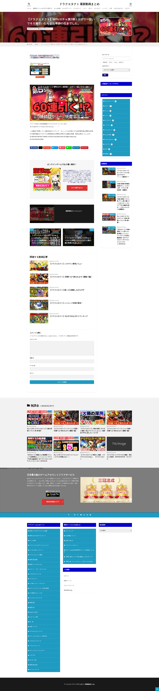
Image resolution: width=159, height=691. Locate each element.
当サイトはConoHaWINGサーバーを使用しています (79, 551)
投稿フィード (68, 580)
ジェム (115, 62)
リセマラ (127, 8)
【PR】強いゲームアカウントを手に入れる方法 (79, 561)
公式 (110, 8)
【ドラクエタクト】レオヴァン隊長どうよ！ (66, 264)
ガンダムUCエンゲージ (36, 550)
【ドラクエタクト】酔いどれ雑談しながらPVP (67, 290)
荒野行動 (32, 602)
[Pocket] (62, 147)
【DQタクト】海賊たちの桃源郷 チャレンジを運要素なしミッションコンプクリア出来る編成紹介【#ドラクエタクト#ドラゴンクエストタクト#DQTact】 (39, 458)
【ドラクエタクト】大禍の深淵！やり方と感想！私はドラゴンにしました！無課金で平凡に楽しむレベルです (92, 431)
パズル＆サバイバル (35, 574)
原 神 (31, 621)
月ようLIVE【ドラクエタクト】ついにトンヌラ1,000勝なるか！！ (66, 456)
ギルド (110, 62)
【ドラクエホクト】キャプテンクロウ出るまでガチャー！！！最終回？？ (123, 174)
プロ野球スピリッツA (35, 593)
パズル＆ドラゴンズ (35, 641)
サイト (32, 373)
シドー (85, 8)
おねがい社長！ (33, 612)
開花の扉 (105, 62)
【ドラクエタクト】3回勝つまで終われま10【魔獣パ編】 (71, 277)
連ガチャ (121, 62)
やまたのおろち (118, 8)
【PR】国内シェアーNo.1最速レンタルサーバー (79, 556)
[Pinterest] (84, 147)
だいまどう (97, 8)
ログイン (66, 576)
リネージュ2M (33, 617)
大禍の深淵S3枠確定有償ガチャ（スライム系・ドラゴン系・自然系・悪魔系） (123, 187)
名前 (32, 358)
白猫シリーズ (33, 626)
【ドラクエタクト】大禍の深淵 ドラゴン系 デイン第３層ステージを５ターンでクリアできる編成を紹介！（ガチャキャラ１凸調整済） (123, 203)
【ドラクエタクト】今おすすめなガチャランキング (69, 316)
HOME (30, 44)
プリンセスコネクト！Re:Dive (38, 636)
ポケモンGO (33, 660)
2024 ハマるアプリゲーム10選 (38, 531)
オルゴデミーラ (66, 8)
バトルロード (77, 8)
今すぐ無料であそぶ (77, 187)
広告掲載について (70, 535)
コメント (33, 339)
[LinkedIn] (76, 147)
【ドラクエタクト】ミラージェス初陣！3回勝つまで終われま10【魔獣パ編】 (66, 429)
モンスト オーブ (34, 669)
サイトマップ (69, 531)
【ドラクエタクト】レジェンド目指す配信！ (66, 303)
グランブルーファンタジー (37, 650)
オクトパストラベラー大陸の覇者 (39, 588)
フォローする (74, 213)
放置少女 (32, 607)
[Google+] (47, 147)
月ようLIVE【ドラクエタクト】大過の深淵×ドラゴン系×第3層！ (123, 219)
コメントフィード (69, 585)
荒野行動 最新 (33, 559)
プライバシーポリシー (71, 545)
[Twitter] (41, 147)
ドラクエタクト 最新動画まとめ (79, 4)
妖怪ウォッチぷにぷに (35, 564)
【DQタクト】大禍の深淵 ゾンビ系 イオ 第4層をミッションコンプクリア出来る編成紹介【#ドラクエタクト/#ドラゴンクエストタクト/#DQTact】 (123, 237)
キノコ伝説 (32, 540)
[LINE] (69, 147)
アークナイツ (33, 578)
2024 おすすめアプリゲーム (37, 535)
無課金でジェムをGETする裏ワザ (42, 8)
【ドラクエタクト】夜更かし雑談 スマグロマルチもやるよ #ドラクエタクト (92, 457)
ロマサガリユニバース (35, 631)
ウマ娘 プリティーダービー (37, 583)
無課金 (41, 28)
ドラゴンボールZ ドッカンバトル (39, 545)
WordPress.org (68, 590)
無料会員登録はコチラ (52, 501)
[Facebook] (34, 147)
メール (32, 365)
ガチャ (90, 8)
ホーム (29, 8)
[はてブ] (54, 147)
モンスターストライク (35, 598)
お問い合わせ (69, 540)
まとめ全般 (57, 8)
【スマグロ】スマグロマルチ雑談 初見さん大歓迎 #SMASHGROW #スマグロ (119, 457)
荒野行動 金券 (33, 665)
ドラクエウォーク (34, 645)
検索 (105, 74)
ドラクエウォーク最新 (35, 555)
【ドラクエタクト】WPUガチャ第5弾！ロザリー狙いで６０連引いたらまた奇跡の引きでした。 (64, 44)
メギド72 (32, 655)
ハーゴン (105, 8)
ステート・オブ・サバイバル (37, 569)
